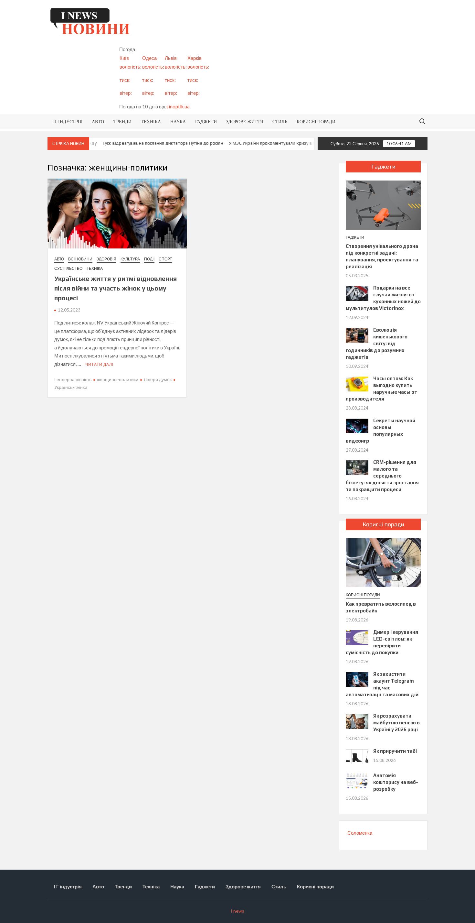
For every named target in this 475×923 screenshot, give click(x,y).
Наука (178, 121)
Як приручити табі (395, 751)
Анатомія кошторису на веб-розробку (395, 782)
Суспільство (68, 268)
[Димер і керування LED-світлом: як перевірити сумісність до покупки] (357, 637)
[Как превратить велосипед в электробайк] (383, 562)
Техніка (151, 121)
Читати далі (99, 364)
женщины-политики (117, 379)
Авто (98, 121)
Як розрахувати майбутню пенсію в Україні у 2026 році (396, 722)
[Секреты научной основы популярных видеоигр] (357, 425)
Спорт (165, 259)
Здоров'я (106, 259)
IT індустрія (67, 121)
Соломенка (359, 833)
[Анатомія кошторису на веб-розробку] (357, 780)
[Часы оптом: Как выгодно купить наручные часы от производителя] (357, 383)
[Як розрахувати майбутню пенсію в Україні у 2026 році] (357, 721)
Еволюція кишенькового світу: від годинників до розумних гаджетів (376, 343)
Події (149, 259)
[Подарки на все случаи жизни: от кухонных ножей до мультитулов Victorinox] (357, 293)
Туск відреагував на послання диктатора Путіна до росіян (152, 143)
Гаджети (206, 121)
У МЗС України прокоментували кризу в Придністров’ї (275, 143)
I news (237, 911)
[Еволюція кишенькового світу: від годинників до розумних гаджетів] (357, 334)
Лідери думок (158, 379)
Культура (130, 259)
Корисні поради (316, 121)
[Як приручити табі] (357, 756)
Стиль (279, 121)
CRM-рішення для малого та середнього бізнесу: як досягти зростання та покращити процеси (382, 475)
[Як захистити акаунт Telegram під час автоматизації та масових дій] (357, 679)
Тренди (122, 121)
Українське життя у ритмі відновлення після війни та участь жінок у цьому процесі (115, 288)
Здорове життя (244, 121)
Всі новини (80, 259)
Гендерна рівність (72, 379)
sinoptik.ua (178, 106)
